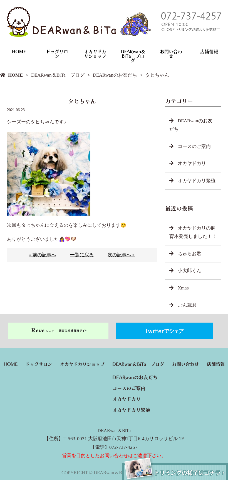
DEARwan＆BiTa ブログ (133, 56)
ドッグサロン (57, 54)
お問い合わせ (171, 54)
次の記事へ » (121, 254)
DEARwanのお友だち (115, 75)
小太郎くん (189, 270)
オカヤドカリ (192, 163)
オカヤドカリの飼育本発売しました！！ (193, 232)
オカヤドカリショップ (95, 54)
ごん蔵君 (187, 305)
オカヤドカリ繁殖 (196, 180)
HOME (19, 51)
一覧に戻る (82, 254)
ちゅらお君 (189, 253)
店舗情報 (209, 51)
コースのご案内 (194, 146)
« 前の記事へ (42, 254)
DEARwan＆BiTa (114, 430)
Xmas (183, 288)
